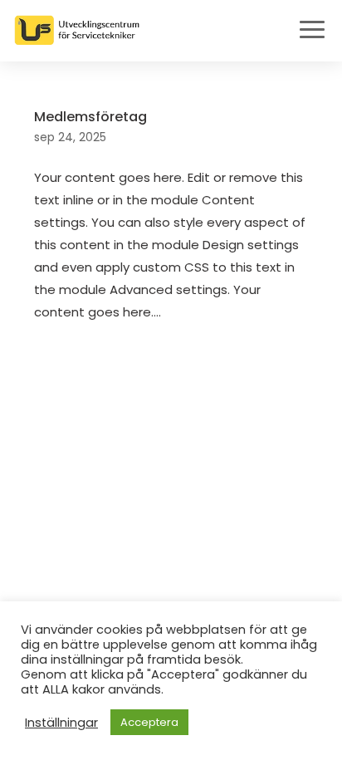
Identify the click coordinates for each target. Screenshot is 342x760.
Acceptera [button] (149, 722)
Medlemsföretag (90, 116)
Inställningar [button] (61, 722)
